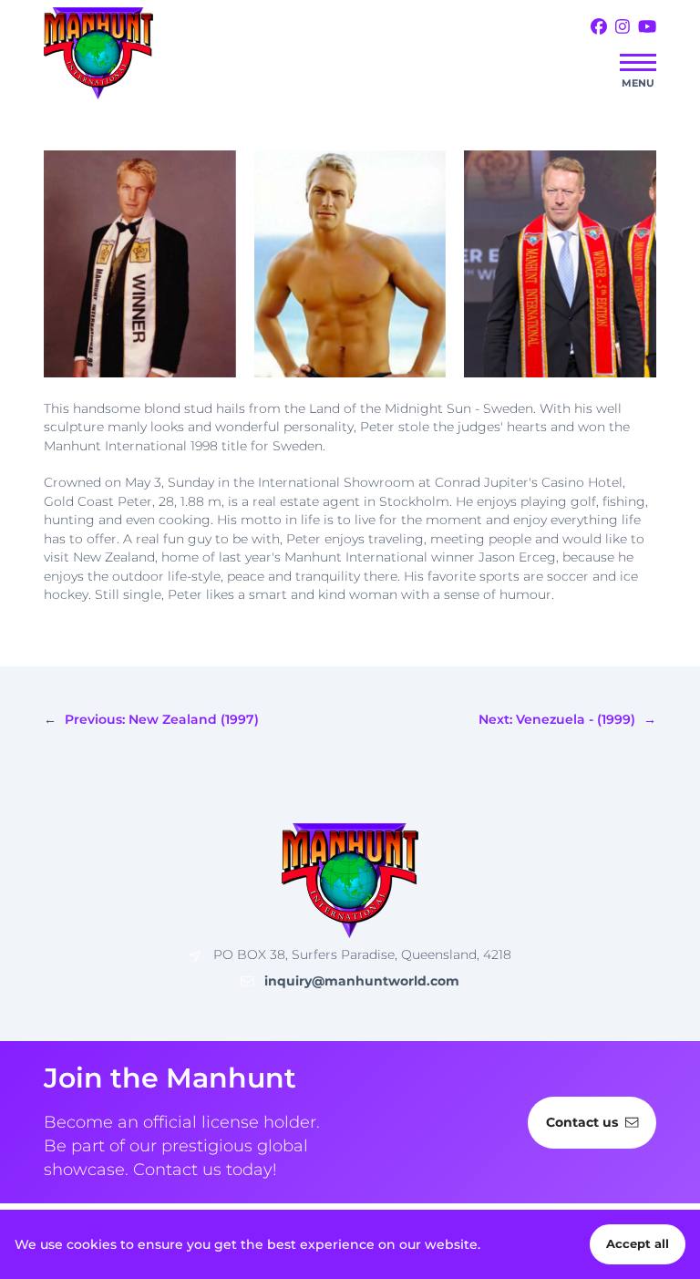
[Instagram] (622, 27)
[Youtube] (647, 27)
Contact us (582, 1122)
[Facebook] (599, 27)
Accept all (637, 1244)
